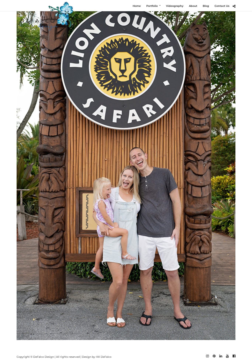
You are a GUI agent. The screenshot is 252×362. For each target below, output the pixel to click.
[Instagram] (207, 356)
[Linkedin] (220, 356)
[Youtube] (227, 356)
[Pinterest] (214, 356)
